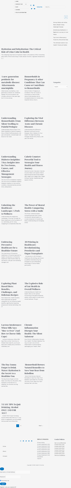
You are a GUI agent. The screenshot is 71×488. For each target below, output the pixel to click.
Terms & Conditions (59, 455)
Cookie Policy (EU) (59, 448)
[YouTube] (34, 8)
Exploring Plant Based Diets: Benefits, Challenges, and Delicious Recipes (9, 289)
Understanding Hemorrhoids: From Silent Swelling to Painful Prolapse (11, 122)
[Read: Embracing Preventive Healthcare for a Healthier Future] (11, 233)
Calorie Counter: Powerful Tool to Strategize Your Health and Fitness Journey (34, 162)
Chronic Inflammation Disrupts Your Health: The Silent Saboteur (33, 330)
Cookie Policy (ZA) (59, 444)
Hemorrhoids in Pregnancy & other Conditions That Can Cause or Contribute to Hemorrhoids (35, 82)
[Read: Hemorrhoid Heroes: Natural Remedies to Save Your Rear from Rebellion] (35, 355)
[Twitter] (31, 8)
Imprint (39, 458)
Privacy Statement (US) (43, 446)
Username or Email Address (7, 472)
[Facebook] (33, 5)
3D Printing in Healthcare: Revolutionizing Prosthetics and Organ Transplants (34, 247)
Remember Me (5, 480)
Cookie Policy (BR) (59, 451)
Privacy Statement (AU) (43, 455)
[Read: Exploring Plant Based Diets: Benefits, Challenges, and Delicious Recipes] (11, 274)
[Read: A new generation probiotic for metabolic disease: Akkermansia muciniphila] (11, 67)
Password (2, 476)
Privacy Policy (41, 442)
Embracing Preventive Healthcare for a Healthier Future (9, 246)
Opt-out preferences (60, 443)
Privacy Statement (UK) (43, 448)
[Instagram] (30, 5)
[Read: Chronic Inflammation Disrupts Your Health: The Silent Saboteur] (35, 316)
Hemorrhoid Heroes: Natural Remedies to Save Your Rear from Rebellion (35, 369)
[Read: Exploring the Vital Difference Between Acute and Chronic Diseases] (35, 109)
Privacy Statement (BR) (43, 453)
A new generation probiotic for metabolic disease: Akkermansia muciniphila (10, 82)
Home (4, 446)
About (4, 451)
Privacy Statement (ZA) (43, 444)
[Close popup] (2, 468)
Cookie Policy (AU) (59, 453)
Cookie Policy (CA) (59, 450)
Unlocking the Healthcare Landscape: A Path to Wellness (10, 209)
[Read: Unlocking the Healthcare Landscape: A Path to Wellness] (11, 196)
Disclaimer (40, 456)
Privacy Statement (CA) (43, 451)
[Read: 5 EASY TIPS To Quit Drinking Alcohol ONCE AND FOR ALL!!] (11, 395)
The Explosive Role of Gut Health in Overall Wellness (34, 286)
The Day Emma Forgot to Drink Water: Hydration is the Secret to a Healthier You (10, 370)
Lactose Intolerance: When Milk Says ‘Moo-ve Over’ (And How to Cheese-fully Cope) (11, 330)
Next (41, 425)
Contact (5, 456)
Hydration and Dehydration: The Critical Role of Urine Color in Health (21, 51)
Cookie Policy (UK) (59, 446)
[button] (39, 7)
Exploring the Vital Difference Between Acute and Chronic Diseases (34, 122)
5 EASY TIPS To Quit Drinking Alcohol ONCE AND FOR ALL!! (11, 409)
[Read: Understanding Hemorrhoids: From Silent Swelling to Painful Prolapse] (11, 109)
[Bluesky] (28, 441)
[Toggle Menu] (25, 4)
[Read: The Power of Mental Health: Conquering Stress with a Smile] (35, 196)
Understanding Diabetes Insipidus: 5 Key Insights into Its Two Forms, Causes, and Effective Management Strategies (10, 166)
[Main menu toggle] (66, 17)
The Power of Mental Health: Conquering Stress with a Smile (35, 208)
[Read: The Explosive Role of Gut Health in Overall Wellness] (35, 274)
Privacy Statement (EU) (43, 449)
